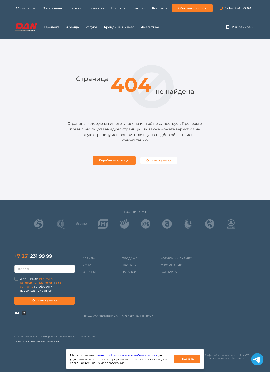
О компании (52, 8)
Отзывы (89, 272)
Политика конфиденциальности (36, 341)
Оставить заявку (158, 160)
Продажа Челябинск (100, 315)
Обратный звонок (192, 8)
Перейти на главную (114, 160)
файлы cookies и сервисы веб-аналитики (126, 355)
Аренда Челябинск (137, 315)
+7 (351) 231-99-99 (238, 8)
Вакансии (97, 8)
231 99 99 (33, 256)
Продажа (51, 27)
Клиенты (138, 8)
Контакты (159, 8)
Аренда (72, 27)
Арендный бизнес (119, 27)
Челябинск (26, 8)
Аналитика (150, 27)
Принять (187, 359)
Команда (76, 8)
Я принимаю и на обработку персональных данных (40, 284)
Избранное (244, 27)
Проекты (118, 8)
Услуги (91, 27)
